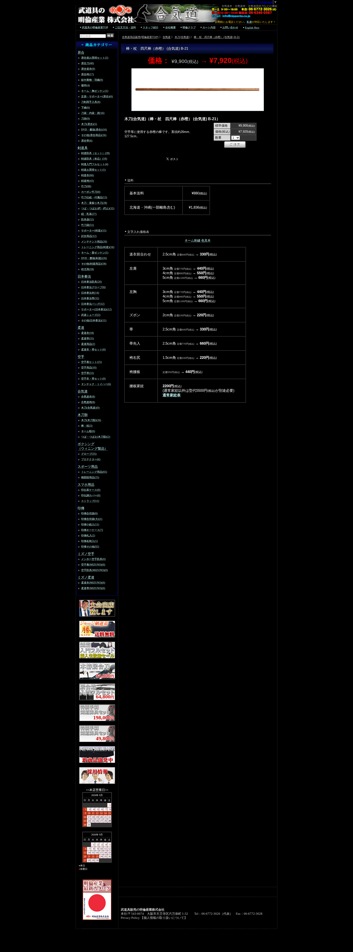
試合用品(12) (89, 236)
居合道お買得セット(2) (94, 57)
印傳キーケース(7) (92, 530)
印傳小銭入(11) (90, 524)
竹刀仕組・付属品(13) (94, 197)
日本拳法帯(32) (90, 298)
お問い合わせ (230, 27)
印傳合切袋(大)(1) (91, 518)
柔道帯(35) (87, 338)
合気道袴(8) (88, 402)
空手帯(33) (87, 373)
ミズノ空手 (86, 554)
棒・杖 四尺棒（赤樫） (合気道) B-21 (217, 37)
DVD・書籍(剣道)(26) (94, 258)
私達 (249, 21)
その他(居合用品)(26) (93, 135)
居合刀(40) (87, 63)
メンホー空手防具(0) (93, 559)
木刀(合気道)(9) (90, 407)
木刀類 (83, 415)
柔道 (81, 328)
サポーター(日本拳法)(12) (96, 309)
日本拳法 (84, 276)
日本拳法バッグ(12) (92, 303)
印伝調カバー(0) (90, 495)
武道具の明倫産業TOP (95, 27)
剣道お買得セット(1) (93, 169)
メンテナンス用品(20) (94, 241)
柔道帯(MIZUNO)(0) (93, 588)
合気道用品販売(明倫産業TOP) (140, 37)
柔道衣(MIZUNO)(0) (93, 582)
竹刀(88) (86, 186)
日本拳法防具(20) (91, 281)
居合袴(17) (87, 74)
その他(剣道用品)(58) (93, 263)
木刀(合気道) (182, 37)
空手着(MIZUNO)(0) (93, 564)
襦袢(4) (85, 85)
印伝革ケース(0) (90, 489)
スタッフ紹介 (150, 27)
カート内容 (209, 27)
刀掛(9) (85, 118)
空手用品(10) (89, 367)
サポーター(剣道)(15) (93, 230)
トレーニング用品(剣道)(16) (97, 247)
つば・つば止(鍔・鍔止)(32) (97, 208)
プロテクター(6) (90, 459)
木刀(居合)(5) (89, 124)
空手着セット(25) (91, 362)
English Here (252, 27)
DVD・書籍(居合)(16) (94, 129)
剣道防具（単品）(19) (94, 158)
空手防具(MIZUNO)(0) (94, 570)
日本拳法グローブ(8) (93, 287)
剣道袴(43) (87, 180)
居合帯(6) (86, 140)
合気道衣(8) (88, 396)
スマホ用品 (86, 484)
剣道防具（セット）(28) (95, 153)
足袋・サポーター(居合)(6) (97, 96)
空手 (81, 357)
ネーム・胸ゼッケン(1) (94, 90)
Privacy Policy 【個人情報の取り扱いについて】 (154, 918)
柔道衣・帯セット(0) (93, 349)
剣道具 (83, 148)
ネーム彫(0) (88, 431)
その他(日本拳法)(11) (93, 320)
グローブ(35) (89, 453)
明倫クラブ (189, 27)
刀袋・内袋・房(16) (92, 113)
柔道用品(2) (88, 343)
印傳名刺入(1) (89, 541)
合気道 (83, 391)
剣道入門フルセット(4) (94, 164)
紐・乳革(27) (89, 213)
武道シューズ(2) (90, 314)
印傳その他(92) (90, 546)
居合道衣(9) (88, 68)
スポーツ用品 (88, 466)
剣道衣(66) (87, 175)
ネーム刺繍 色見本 (198, 240)
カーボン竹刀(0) (90, 191)
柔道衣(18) (87, 332)
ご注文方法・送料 (125, 27)
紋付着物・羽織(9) (92, 79)
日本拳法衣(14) (90, 292)
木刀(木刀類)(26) (91, 420)
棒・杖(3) (86, 425)
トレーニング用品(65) (94, 471)
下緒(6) (85, 107)
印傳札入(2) (88, 535)
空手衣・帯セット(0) (93, 378)
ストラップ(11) (90, 500)
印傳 (81, 508)
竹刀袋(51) (87, 225)
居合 (81, 52)
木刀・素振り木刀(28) (94, 202)
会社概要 (170, 27)
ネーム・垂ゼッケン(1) (94, 252)
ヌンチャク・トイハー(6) (96, 384)
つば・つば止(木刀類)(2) (95, 436)
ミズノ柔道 (86, 577)
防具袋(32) (87, 219)
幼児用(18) (87, 269)
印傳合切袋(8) (89, 513)
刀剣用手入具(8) (90, 101)
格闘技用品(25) (90, 477)
